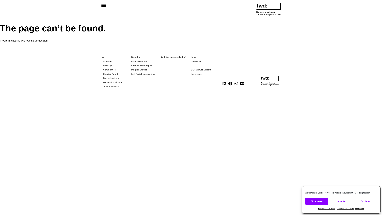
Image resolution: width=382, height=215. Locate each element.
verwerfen (341, 201)
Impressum (359, 209)
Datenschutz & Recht (326, 209)
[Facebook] (230, 84)
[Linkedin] (224, 84)
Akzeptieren (316, 201)
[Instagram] (236, 84)
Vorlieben (365, 201)
